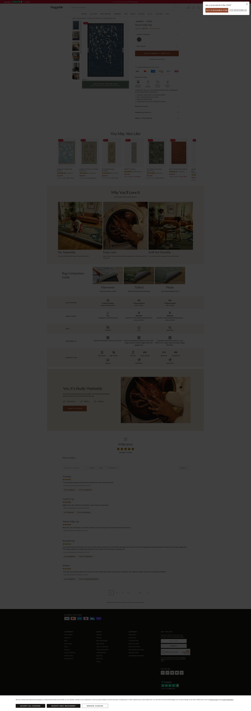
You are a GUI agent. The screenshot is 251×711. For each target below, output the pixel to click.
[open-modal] (247, 4)
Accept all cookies (30, 706)
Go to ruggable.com (217, 10)
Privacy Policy (214, 699)
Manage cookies (95, 706)
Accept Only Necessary (63, 706)
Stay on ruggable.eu (238, 10)
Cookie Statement (227, 699)
